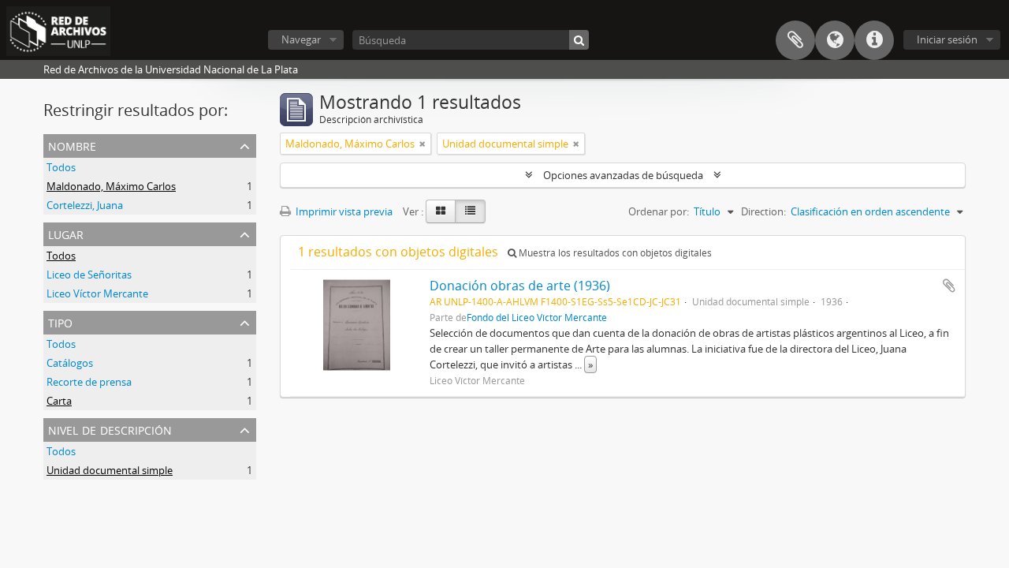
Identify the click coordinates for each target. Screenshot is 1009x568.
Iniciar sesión (947, 39)
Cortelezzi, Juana (85, 205)
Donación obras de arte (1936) (520, 285)
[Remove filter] (422, 143)
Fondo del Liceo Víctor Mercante (537, 317)
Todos (61, 167)
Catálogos (70, 363)
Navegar (301, 39)
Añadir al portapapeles (949, 285)
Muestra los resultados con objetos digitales (614, 253)
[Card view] (441, 211)
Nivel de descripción (110, 428)
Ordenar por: (658, 211)
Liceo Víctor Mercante (97, 293)
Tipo (60, 321)
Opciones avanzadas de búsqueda (623, 175)
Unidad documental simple (110, 470)
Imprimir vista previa (343, 211)
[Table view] (470, 211)
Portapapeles (795, 40)
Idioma (834, 40)
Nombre (72, 144)
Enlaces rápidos (874, 40)
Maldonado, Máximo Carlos (111, 186)
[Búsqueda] (579, 40)
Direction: (763, 211)
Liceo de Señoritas (89, 274)
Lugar (66, 233)
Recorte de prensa (89, 382)
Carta (59, 401)
